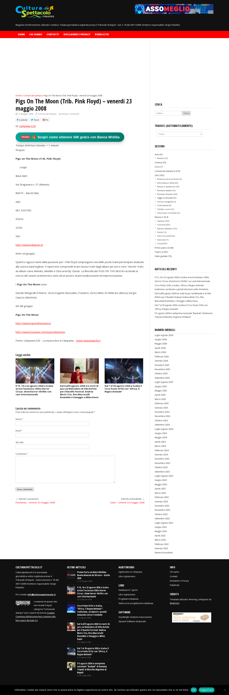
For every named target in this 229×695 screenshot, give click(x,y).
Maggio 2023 (161, 484)
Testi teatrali (162, 205)
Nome (19, 419)
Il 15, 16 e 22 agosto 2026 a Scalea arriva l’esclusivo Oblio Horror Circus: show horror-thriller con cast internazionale (34, 390)
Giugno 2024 (161, 433)
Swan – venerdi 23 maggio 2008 (127, 502)
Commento (22, 453)
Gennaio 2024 (161, 454)
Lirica (159, 243)
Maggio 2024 (161, 437)
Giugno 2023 (161, 480)
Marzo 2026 (160, 352)
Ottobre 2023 (161, 467)
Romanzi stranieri (165, 194)
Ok (193, 689)
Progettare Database (128, 598)
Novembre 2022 (162, 510)
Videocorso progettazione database (136, 603)
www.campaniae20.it (88, 340)
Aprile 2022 (160, 535)
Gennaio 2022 (161, 548)
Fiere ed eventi (164, 236)
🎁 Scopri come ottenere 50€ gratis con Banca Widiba (71, 137)
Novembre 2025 (162, 369)
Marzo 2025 (160, 399)
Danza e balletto (164, 228)
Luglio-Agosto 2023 (164, 475)
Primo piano (160, 247)
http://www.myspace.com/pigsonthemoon (40, 332)
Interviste (161, 239)
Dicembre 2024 (162, 412)
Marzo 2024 (160, 446)
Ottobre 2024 (161, 420)
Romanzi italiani (164, 190)
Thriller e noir (163, 209)
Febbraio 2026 (162, 356)
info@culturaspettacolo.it (41, 594)
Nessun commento (70, 113)
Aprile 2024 (160, 441)
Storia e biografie (165, 201)
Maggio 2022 (161, 531)
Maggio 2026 (161, 343)
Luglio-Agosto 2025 (164, 382)
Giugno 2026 (161, 339)
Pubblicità (102, 34)
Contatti (53, 34)
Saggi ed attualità (165, 198)
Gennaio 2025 (161, 407)
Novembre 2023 (162, 463)
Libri (157, 175)
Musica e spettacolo (166, 186)
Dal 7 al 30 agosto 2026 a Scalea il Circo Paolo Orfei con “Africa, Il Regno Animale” (123, 388)
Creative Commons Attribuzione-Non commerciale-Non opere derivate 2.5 (36, 616)
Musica (158, 217)
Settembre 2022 (162, 518)
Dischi (160, 232)
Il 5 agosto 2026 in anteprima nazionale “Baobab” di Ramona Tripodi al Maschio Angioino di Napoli (92, 668)
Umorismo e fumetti (166, 213)
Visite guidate (161, 256)
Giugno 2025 (161, 386)
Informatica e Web (165, 183)
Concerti (161, 224)
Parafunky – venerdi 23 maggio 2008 (35, 502)
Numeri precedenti (164, 552)
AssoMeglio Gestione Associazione (135, 617)
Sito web (20, 442)
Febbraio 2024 (162, 450)
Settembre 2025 (162, 377)
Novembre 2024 (162, 416)
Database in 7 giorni (128, 590)
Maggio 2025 (161, 390)
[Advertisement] (80, 68)
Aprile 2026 (160, 348)
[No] (224, 690)
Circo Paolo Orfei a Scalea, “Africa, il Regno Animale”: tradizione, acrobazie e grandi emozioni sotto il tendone (92, 610)
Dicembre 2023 (162, 458)
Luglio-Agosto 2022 (164, 522)
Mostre (160, 158)
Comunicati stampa (47, 113)
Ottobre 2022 (161, 514)
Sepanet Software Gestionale (132, 621)
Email (19, 430)
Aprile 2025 (160, 394)
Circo (157, 166)
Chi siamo (35, 34)
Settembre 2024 (162, 424)
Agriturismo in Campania (130, 571)
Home (21, 34)
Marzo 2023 (160, 493)
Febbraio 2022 (162, 544)
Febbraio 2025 (162, 403)
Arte (157, 154)
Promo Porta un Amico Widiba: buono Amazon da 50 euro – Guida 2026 (93, 575)
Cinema (158, 162)
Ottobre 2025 (161, 373)
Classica (160, 221)
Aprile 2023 (160, 488)
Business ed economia (167, 179)
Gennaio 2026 (161, 360)
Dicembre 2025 (162, 365)
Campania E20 (27, 126)
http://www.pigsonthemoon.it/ (33, 323)
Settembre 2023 (162, 471)
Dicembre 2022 (162, 505)
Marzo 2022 (160, 539)
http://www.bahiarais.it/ (29, 245)
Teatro (158, 252)
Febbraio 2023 (162, 497)
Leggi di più (206, 689)
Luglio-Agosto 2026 (164, 335)
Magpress (174, 603)
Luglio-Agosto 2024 (164, 429)
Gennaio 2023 (161, 501)
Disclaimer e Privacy (77, 34)
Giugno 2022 (161, 527)
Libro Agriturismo (127, 576)
